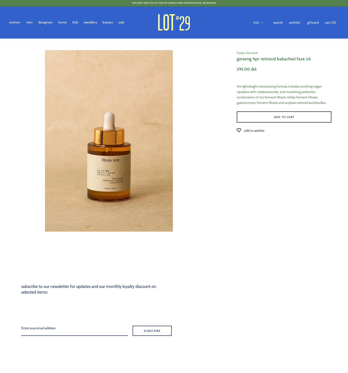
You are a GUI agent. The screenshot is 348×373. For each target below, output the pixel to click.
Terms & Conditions (318, 317)
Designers (45, 22)
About (309, 270)
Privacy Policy (314, 325)
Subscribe (152, 331)
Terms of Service (316, 333)
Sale (121, 22)
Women (15, 22)
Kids (75, 22)
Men (29, 22)
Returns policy (314, 309)
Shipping (311, 302)
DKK (256, 22)
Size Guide (311, 294)
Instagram (312, 349)
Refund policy (314, 341)
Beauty (108, 22)
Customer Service (316, 286)
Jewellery (90, 22)
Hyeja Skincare (247, 53)
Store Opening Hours (319, 278)
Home (62, 22)
